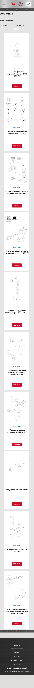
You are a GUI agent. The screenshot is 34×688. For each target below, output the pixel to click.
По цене (19, 25)
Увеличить (17, 68)
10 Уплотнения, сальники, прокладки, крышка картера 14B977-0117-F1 (17, 611)
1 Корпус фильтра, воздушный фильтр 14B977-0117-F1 (17, 74)
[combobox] (16, 29)
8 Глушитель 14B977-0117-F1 (17, 490)
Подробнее (16, 86)
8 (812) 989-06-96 (17, 668)
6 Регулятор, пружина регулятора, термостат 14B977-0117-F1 (17, 372)
